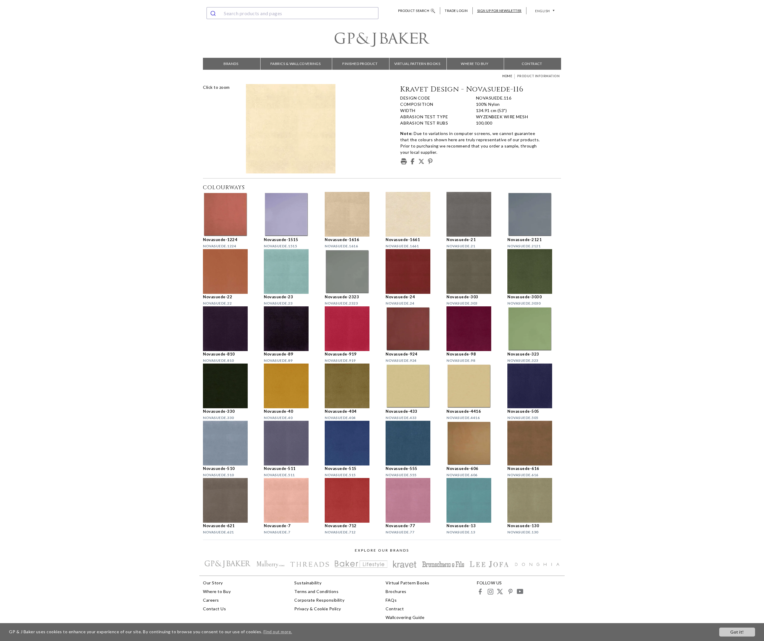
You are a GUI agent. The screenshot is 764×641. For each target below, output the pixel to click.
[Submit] (214, 13)
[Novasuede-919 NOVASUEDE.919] (351, 328)
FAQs (391, 600)
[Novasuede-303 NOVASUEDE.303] (473, 271)
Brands (231, 63)
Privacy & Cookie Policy (317, 608)
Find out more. (278, 631)
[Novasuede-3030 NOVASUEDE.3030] (534, 271)
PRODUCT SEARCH (413, 11)
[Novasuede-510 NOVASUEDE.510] (230, 443)
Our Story (213, 582)
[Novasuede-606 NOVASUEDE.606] (473, 443)
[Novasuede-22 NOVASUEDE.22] (230, 271)
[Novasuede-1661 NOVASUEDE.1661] (412, 214)
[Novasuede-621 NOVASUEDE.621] (230, 500)
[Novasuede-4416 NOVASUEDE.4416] (473, 386)
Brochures (396, 591)
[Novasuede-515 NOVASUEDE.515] (351, 443)
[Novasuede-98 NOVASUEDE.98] (473, 328)
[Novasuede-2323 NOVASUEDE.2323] (351, 271)
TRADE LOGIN (456, 11)
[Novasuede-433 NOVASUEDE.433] (412, 386)
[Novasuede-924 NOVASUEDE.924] (412, 328)
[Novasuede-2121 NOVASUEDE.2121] (534, 214)
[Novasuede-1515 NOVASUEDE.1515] (291, 214)
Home (507, 76)
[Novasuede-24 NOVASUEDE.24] (412, 271)
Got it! (737, 631)
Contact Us (214, 608)
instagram (490, 591)
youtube (519, 591)
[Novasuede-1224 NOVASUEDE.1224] (230, 214)
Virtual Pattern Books (417, 63)
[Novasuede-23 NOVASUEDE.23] (291, 271)
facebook (480, 591)
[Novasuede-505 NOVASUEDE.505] (534, 386)
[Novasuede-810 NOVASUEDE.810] (230, 328)
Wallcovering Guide (405, 617)
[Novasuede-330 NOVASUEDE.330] (230, 386)
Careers (211, 600)
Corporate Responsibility (319, 600)
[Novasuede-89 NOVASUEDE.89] (291, 328)
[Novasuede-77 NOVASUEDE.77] (412, 500)
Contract (532, 63)
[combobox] (292, 13)
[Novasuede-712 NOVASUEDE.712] (351, 500)
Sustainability (307, 582)
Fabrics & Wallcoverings (295, 63)
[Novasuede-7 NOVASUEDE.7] (291, 500)
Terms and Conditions (316, 591)
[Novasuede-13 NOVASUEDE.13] (473, 500)
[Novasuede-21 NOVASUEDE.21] (473, 214)
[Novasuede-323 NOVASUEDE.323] (534, 328)
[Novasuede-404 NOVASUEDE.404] (351, 386)
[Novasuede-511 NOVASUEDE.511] (291, 443)
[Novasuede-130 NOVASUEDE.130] (534, 500)
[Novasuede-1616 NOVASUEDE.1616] (351, 214)
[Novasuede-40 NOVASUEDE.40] (291, 386)
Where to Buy (474, 63)
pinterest (509, 591)
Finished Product (360, 63)
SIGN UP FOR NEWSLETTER (499, 11)
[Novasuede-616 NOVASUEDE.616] (534, 443)
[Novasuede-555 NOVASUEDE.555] (412, 443)
